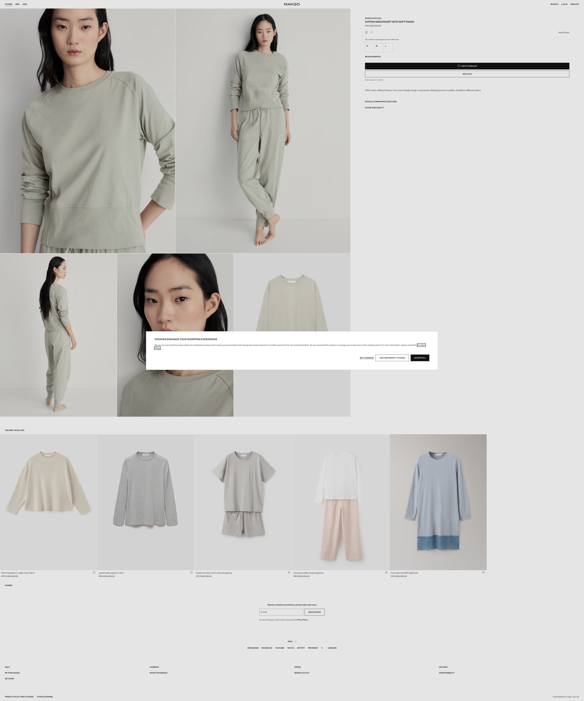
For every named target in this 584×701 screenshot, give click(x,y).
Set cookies (367, 357)
